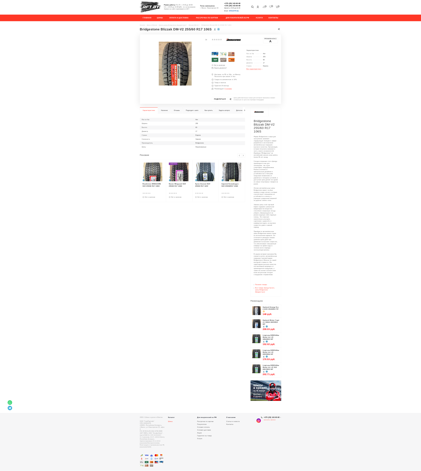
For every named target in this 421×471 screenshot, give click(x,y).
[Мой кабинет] (258, 7)
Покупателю (202, 424)
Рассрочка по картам (205, 421)
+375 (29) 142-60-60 (232, 3)
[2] (215, 39)
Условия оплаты (203, 427)
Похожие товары (261, 284)
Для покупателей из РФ (207, 417)
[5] (221, 39)
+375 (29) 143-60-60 (232, 6)
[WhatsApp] (10, 402)
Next (243, 156)
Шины (170, 421)
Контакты (229, 424)
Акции (199, 433)
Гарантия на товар (204, 436)
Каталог (171, 417)
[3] (217, 39)
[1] (213, 39)
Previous (239, 156)
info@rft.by (231, 11)
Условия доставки (204, 430)
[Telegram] (10, 408)
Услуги (199, 438)
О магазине (231, 417)
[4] (219, 39)
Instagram (258, 420)
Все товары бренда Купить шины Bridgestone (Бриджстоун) (265, 290)
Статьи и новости (233, 421)
